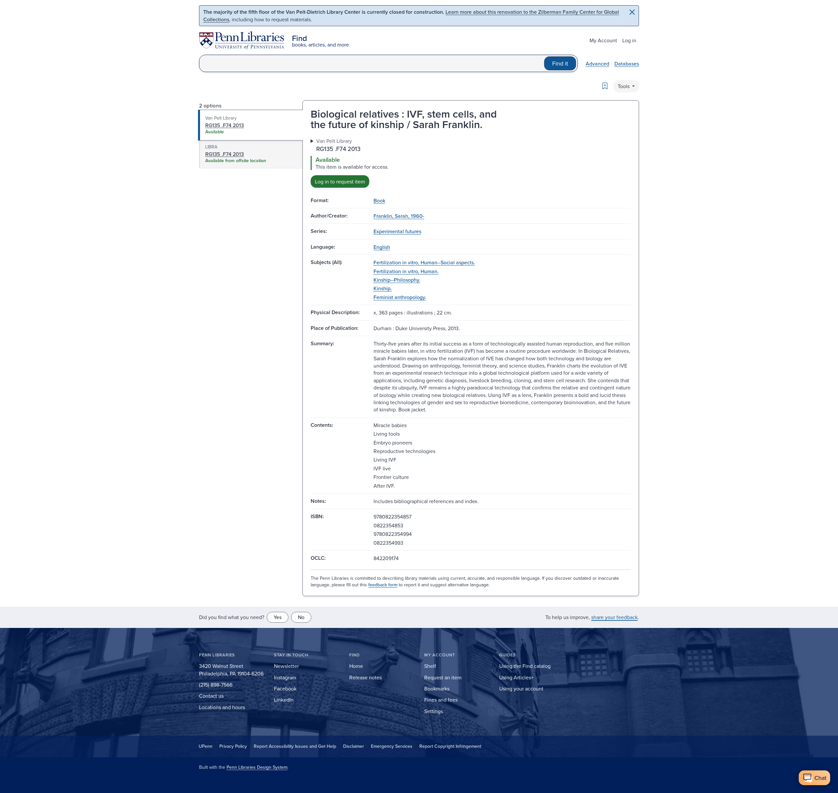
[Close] (632, 12)
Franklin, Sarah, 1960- (398, 215)
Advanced (597, 63)
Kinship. (382, 288)
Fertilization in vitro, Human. (406, 271)
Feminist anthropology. (399, 297)
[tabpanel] (471, 162)
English (381, 247)
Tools (624, 86)
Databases (626, 63)
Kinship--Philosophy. (396, 279)
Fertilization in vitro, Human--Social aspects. (424, 262)
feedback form (382, 584)
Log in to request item (340, 181)
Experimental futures (397, 231)
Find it (560, 63)
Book (379, 200)
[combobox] (371, 63)
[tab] (250, 125)
